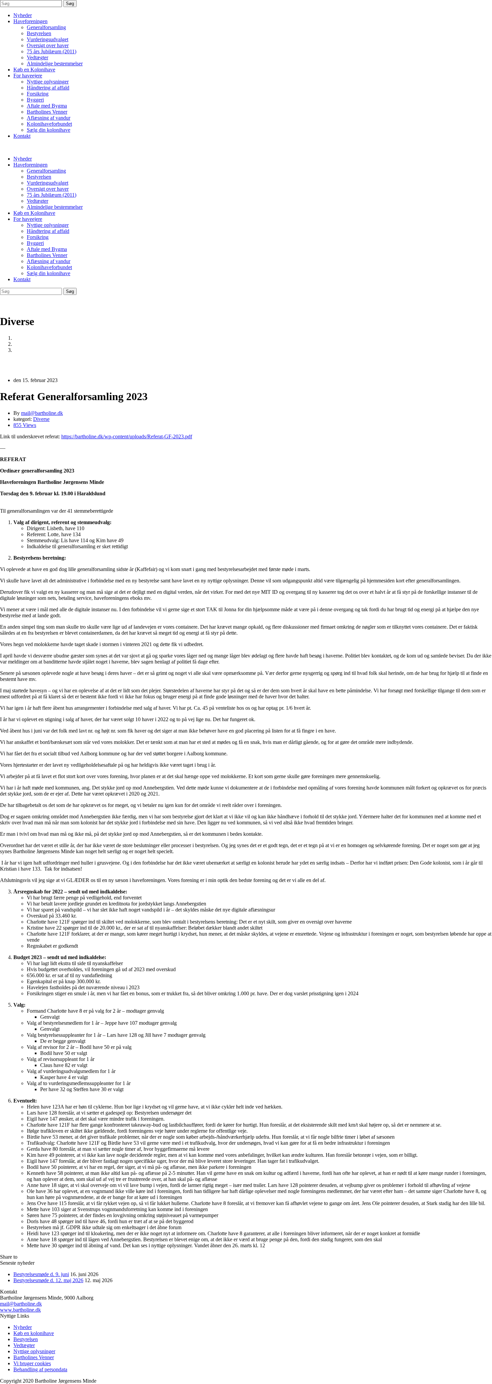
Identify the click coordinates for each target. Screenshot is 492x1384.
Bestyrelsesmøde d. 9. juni (41, 1274)
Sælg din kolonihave (48, 130)
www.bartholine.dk (20, 1310)
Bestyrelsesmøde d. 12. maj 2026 (48, 1280)
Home (19, 338)
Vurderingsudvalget (47, 39)
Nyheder (22, 15)
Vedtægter (37, 57)
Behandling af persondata (40, 1369)
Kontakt (21, 136)
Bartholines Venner (47, 112)
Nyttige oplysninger (48, 81)
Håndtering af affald (48, 87)
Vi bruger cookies (32, 1363)
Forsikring (38, 94)
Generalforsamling (46, 27)
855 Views (24, 425)
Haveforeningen (30, 21)
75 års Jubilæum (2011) (51, 51)
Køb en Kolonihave (34, 69)
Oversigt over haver (48, 45)
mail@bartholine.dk (21, 1304)
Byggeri (35, 100)
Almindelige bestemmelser (55, 63)
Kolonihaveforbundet (49, 124)
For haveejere (27, 75)
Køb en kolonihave (33, 1333)
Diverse (21, 344)
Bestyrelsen (39, 33)
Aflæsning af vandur (48, 118)
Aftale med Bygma (47, 106)
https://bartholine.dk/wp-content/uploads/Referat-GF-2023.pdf (126, 436)
